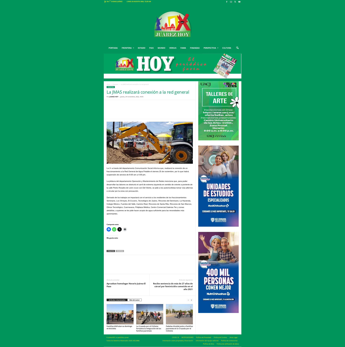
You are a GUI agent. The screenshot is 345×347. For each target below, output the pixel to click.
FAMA (183, 48)
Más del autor (134, 300)
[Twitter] (235, 2)
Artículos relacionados (117, 300)
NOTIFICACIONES (187, 337)
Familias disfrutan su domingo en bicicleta (119, 327)
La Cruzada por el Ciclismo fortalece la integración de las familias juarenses (148, 328)
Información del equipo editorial (207, 341)
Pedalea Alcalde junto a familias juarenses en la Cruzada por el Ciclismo (179, 328)
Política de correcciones (229, 341)
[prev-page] (188, 300)
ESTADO (141, 48)
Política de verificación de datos (228, 344)
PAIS (151, 48)
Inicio (108, 84)
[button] (237, 48)
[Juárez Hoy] (172, 24)
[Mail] (231, 2)
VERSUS (172, 48)
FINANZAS (195, 48)
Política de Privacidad (203, 337)
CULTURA (226, 48)
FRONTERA (127, 48)
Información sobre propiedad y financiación (178, 341)
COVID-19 (175, 337)
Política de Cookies (220, 337)
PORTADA (113, 48)
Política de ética (208, 344)
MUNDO (161, 48)
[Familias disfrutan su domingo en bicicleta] (120, 314)
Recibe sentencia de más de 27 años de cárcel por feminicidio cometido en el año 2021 (173, 286)
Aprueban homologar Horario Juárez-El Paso (126, 285)
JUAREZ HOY (113, 97)
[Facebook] (226, 2)
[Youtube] (239, 2)
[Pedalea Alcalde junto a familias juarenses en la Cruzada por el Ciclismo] (179, 314)
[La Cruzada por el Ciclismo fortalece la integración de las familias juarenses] (149, 314)
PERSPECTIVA (210, 48)
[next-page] (191, 300)
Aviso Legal (233, 337)
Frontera (115, 84)
